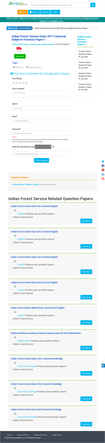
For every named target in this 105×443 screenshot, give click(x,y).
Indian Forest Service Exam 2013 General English (34, 282)
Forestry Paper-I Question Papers (25, 184)
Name (15, 104)
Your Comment (18, 88)
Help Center (57, 435)
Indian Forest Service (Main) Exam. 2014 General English (38, 307)
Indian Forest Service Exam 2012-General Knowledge (36, 383)
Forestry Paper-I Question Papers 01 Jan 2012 (85, 76)
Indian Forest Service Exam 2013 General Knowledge (36, 409)
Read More (86, 221)
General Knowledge (26, 366)
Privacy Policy (23, 435)
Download (20, 56)
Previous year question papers (39, 213)
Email (15, 116)
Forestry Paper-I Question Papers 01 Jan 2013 (85, 65)
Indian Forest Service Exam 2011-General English (34, 206)
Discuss (35, 12)
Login (55, 12)
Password (16, 129)
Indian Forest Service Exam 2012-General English (34, 231)
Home (9, 435)
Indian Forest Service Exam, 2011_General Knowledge (37, 358)
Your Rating (17, 78)
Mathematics (23, 340)
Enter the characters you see (23, 146)
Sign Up (45, 12)
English (20, 213)
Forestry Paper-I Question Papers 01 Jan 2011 (85, 87)
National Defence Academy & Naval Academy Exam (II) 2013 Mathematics (46, 333)
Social (23, 12)
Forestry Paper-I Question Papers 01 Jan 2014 (85, 54)
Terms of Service (40, 435)
